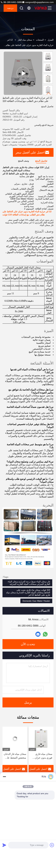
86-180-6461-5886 (12, 2)
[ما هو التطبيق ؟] (45, 634)
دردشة (10, 8)
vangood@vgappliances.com (39, 2)
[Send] (4, 845)
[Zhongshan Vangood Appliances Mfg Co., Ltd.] (40, 8)
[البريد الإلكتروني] (38, 634)
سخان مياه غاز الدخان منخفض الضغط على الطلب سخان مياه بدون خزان (15, 756)
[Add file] (52, 845)
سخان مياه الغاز (25, 40)
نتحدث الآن (28, 644)
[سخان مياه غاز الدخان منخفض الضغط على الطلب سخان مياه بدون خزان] (14, 739)
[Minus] (4, 776)
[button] (48, 93)
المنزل (51, 40)
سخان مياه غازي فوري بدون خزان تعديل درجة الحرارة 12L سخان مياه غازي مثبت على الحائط (41, 756)
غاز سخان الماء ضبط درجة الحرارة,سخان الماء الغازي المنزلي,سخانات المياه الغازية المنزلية (29, 582)
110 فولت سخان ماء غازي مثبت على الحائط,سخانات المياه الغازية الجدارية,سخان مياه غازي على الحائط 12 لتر (28, 592)
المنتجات (40, 40)
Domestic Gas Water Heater (36, 601)
